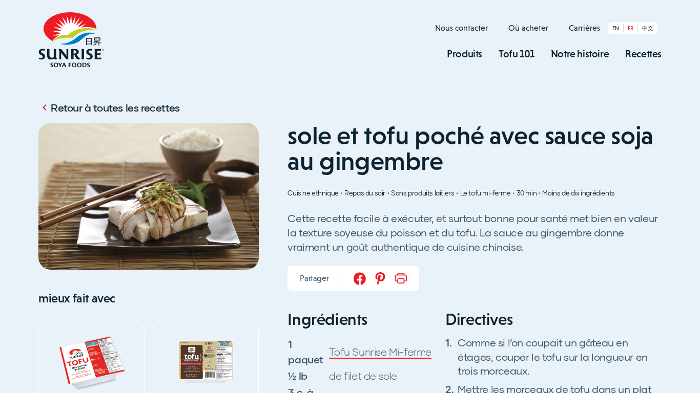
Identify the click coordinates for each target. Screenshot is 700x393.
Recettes (643, 53)
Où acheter (528, 28)
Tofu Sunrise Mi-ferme (380, 351)
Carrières (584, 28)
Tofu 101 (516, 53)
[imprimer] (401, 278)
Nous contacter (461, 28)
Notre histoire (580, 53)
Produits (464, 53)
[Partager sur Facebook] (360, 278)
